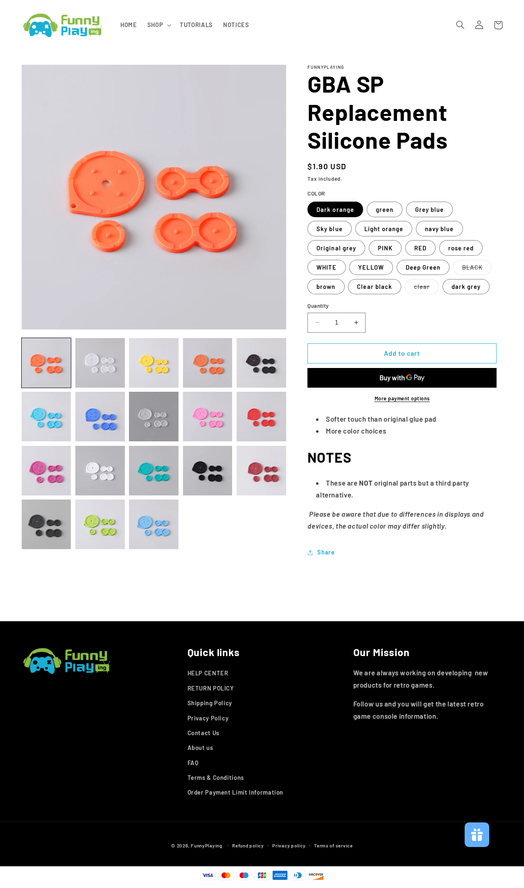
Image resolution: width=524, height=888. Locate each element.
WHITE (326, 267)
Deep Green (423, 267)
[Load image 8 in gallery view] (153, 416)
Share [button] (325, 552)
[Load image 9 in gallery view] (208, 416)
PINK (385, 248)
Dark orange (335, 209)
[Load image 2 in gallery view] (100, 363)
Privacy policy (288, 845)
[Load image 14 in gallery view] (208, 470)
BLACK (477, 269)
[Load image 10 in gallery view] (261, 416)
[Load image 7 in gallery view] (100, 416)
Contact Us (203, 732)
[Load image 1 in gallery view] (46, 363)
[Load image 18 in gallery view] (153, 524)
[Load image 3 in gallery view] (153, 363)
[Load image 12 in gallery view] (100, 470)
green (384, 209)
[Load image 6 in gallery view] (46, 416)
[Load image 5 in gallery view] (261, 363)
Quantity (318, 305)
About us (200, 747)
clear (426, 288)
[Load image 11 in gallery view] (46, 470)
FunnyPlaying (206, 845)
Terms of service (333, 845)
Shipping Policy (209, 702)
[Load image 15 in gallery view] (261, 470)
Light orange (384, 228)
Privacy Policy (208, 718)
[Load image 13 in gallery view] (153, 470)
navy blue (439, 228)
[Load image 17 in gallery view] (100, 524)
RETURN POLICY (210, 688)
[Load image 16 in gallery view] (46, 524)
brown (325, 286)
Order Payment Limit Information (235, 792)
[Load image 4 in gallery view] (208, 363)
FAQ (193, 762)
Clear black (374, 286)
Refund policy (248, 845)
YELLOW (371, 267)
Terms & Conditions (215, 777)
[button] (158, 25)
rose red (461, 248)
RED (420, 248)
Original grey (336, 248)
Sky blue (329, 228)
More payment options (402, 398)
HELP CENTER (207, 673)
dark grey (466, 286)
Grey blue (429, 209)
